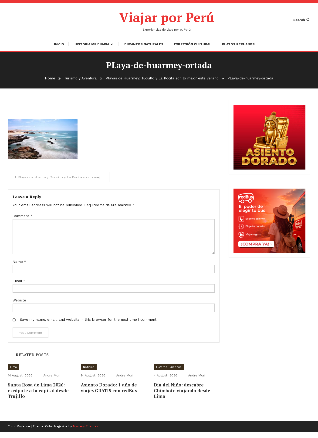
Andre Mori (51, 375)
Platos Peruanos (238, 44)
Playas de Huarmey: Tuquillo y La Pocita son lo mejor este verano (63, 177)
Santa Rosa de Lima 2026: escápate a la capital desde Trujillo (38, 390)
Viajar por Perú (166, 17)
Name (19, 262)
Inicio (59, 44)
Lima (13, 367)
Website (19, 300)
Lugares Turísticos (169, 367)
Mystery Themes (85, 426)
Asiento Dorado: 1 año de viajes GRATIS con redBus (109, 387)
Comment (22, 216)
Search (299, 20)
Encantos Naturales (143, 44)
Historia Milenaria (91, 44)
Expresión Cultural (192, 44)
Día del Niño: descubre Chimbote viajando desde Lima (182, 390)
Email (19, 281)
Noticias (88, 367)
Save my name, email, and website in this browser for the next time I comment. (88, 319)
